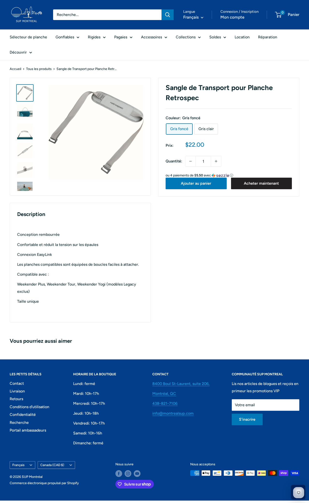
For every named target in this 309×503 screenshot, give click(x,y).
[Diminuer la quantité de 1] (190, 161)
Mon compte (232, 17)
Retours (16, 399)
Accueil (15, 69)
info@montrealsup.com (173, 413)
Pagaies (120, 37)
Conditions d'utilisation (29, 407)
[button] (229, 175)
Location (242, 37)
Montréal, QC (164, 393)
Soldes (215, 37)
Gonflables (65, 37)
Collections (186, 37)
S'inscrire (247, 419)
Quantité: (174, 161)
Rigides (94, 37)
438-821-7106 (164, 403)
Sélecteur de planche (28, 37)
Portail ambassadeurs (28, 430)
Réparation (267, 37)
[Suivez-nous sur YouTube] (137, 473)
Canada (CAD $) (52, 465)
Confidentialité (23, 414)
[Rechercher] (168, 14)
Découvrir (18, 52)
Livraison (17, 391)
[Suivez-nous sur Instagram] (128, 473)
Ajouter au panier (196, 183)
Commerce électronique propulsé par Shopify (44, 483)
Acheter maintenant (261, 183)
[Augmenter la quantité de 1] (216, 161)
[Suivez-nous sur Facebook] (118, 473)
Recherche (19, 422)
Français (18, 465)
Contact (17, 383)
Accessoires (151, 37)
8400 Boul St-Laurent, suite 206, (181, 383)
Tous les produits (39, 69)
